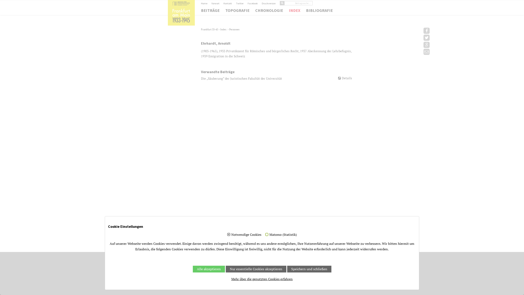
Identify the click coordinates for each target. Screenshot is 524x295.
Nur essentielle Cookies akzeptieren (256, 269)
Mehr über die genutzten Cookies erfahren (262, 279)
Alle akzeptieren (209, 269)
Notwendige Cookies (246, 235)
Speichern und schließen (309, 269)
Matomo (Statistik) (283, 235)
